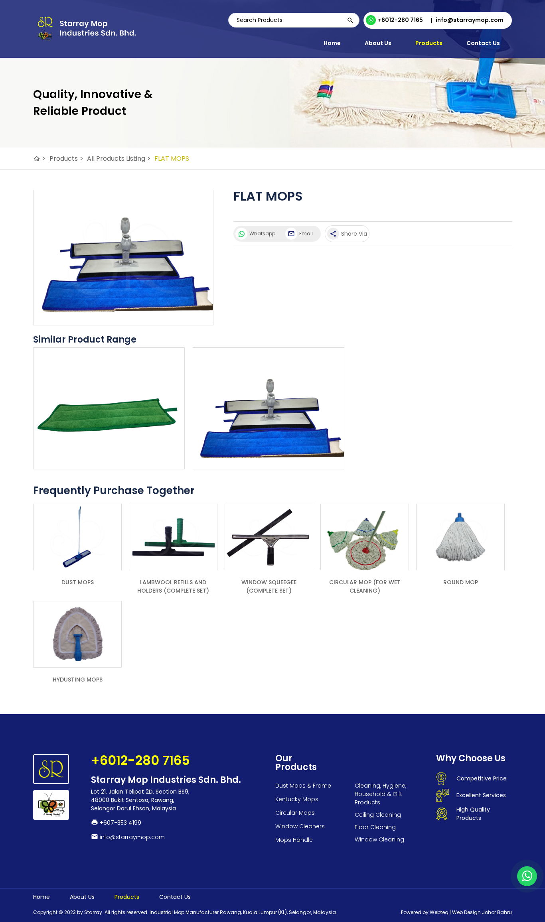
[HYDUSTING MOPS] (77, 634)
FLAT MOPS (171, 158)
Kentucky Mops (296, 799)
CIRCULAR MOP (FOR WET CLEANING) (365, 586)
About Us (378, 43)
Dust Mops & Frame (303, 786)
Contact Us (483, 43)
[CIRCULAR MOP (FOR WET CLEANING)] (365, 537)
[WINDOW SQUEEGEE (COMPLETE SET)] (269, 537)
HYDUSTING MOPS (78, 680)
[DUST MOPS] (77, 537)
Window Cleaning (379, 839)
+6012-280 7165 (400, 20)
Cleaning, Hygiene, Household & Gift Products (380, 794)
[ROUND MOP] (460, 537)
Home (332, 43)
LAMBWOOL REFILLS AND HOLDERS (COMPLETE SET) (173, 586)
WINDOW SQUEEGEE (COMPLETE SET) (268, 586)
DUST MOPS (77, 582)
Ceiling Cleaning (378, 815)
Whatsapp (262, 233)
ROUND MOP (460, 582)
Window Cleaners (300, 826)
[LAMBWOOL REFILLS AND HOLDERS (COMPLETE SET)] (173, 537)
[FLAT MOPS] (123, 257)
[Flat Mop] (109, 459)
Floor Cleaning (375, 827)
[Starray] (86, 29)
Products (428, 43)
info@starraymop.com (132, 837)
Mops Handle (294, 840)
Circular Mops (295, 813)
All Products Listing (119, 158)
